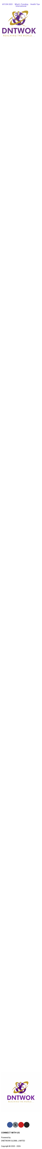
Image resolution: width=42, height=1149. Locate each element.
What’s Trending (21, 4)
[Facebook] (10, 1125)
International (21, 6)
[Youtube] (21, 1125)
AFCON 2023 (7, 4)
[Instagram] (26, 1125)
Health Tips (35, 4)
